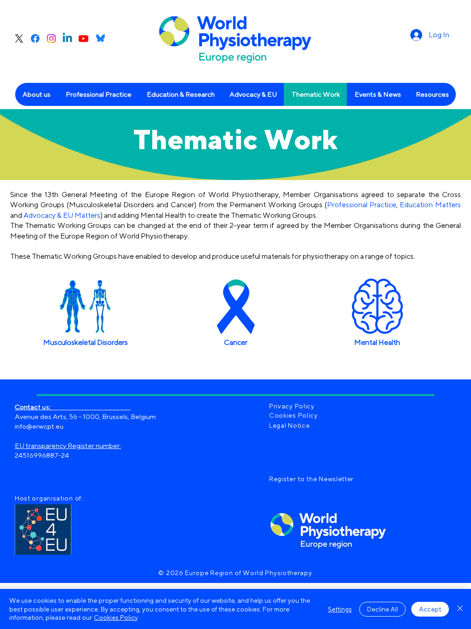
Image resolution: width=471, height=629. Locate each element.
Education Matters (430, 204)
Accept (430, 609)
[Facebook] (35, 38)
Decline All (382, 609)
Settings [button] (340, 609)
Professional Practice (361, 204)
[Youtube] (83, 38)
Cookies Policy (116, 617)
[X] (19, 38)
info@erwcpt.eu (39, 426)
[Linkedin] (67, 38)
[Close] (459, 609)
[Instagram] (51, 38)
